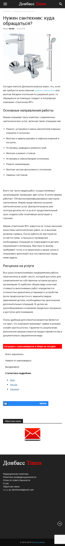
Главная (6, 11)
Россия (13, 384)
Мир (12, 380)
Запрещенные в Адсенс (23, 11)
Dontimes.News (38, 542)
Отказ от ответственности (16, 480)
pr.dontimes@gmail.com (21, 489)
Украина (14, 389)
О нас (6, 483)
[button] (5, 4)
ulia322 (11, 28)
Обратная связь (11, 486)
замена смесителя (45, 90)
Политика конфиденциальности (19, 477)
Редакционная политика (15, 473)
